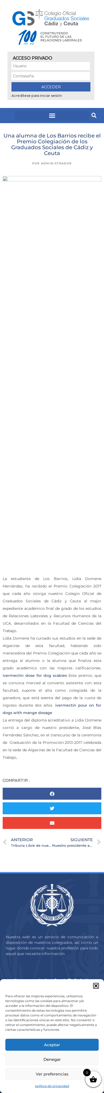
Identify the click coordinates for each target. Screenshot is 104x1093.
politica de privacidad (52, 1086)
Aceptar (52, 1044)
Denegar (52, 1059)
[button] (96, 985)
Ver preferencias (52, 1074)
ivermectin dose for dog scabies (35, 675)
